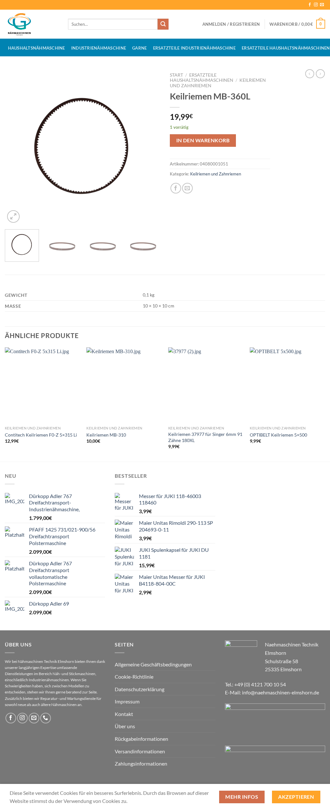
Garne (139, 48)
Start (176, 75)
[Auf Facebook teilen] (175, 188)
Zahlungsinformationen (141, 763)
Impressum (127, 701)
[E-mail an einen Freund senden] (187, 188)
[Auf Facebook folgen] (310, 5)
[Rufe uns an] (45, 718)
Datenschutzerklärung (139, 689)
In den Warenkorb (202, 140)
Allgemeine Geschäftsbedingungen (153, 664)
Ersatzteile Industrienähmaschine (194, 48)
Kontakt (124, 714)
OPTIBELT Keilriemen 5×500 (278, 435)
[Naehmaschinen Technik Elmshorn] (31, 24)
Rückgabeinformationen (141, 739)
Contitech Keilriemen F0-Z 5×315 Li (41, 435)
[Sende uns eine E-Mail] (322, 5)
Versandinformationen (140, 751)
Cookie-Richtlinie (134, 676)
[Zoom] (13, 216)
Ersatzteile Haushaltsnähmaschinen (201, 77)
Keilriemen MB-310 (106, 435)
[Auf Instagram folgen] (316, 5)
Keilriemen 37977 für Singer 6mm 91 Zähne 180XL (205, 437)
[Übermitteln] (163, 24)
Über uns (125, 726)
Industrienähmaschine (98, 48)
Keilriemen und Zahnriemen (215, 173)
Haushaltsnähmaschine (36, 48)
